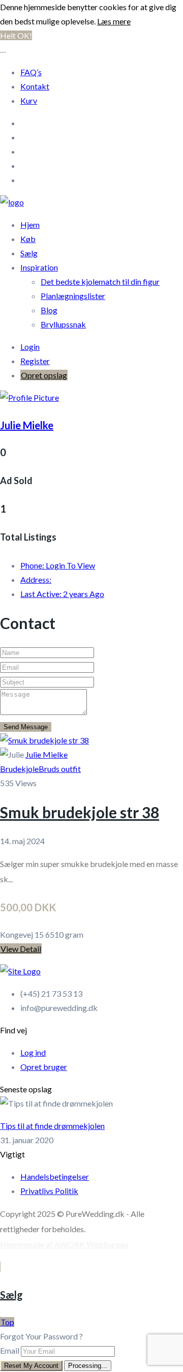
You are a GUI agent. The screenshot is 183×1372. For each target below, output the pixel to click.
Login (30, 346)
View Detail (21, 948)
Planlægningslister (73, 296)
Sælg (29, 253)
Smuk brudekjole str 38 (79, 812)
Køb (28, 239)
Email (9, 1350)
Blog (49, 310)
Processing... (87, 1365)
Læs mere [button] (114, 21)
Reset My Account (31, 1365)
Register (35, 361)
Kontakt (34, 86)
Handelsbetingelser (54, 1176)
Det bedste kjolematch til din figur (100, 281)
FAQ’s (31, 72)
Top (7, 1322)
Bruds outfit (60, 768)
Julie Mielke (26, 425)
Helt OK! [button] (16, 35)
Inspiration (39, 267)
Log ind (33, 1052)
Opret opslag (44, 375)
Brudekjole (19, 768)
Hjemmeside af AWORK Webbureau (64, 1244)
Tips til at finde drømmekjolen (52, 1125)
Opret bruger (43, 1066)
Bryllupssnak (63, 324)
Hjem (30, 224)
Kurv (28, 100)
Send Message (26, 727)
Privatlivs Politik (49, 1191)
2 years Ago (62, 594)
